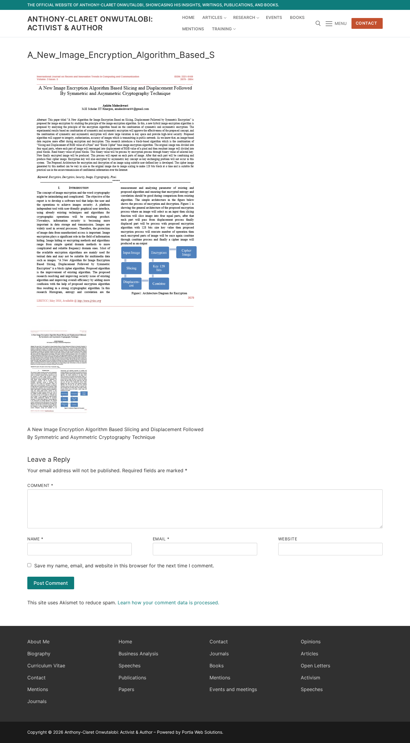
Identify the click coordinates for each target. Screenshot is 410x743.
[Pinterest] (378, 5)
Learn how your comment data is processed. (168, 603)
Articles (309, 654)
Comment (40, 485)
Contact (366, 23)
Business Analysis (138, 654)
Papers (126, 689)
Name (35, 538)
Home (125, 642)
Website (287, 538)
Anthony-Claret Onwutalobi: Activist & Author (90, 23)
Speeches (129, 666)
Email (161, 538)
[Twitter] (345, 5)
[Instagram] (367, 5)
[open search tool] (318, 23)
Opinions (311, 642)
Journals (37, 701)
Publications (132, 678)
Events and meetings (233, 689)
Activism (310, 678)
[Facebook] (334, 5)
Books (217, 666)
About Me (38, 642)
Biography (38, 654)
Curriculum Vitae (46, 666)
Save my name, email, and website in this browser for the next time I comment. (124, 566)
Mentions (37, 689)
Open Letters (315, 666)
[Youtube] (356, 5)
